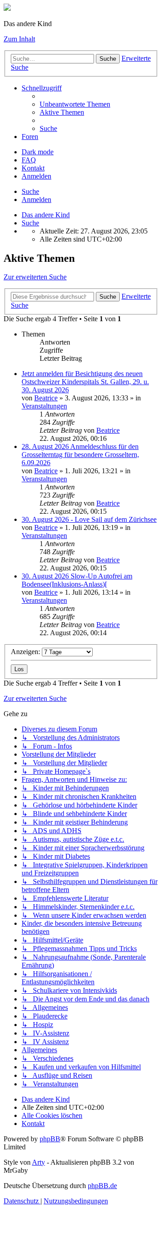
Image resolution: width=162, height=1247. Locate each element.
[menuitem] (75, 104)
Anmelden (36, 199)
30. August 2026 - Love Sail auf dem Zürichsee (89, 519)
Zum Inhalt (19, 39)
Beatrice (46, 398)
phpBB (50, 1139)
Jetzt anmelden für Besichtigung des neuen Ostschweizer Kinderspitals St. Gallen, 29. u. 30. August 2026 (85, 382)
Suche (107, 58)
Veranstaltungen (44, 406)
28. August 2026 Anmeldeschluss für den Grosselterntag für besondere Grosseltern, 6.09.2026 (80, 455)
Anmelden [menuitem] (36, 176)
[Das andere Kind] (7, 8)
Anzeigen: (26, 651)
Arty (38, 1162)
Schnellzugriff (42, 88)
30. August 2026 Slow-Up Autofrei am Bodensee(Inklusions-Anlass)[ (77, 580)
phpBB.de (102, 1185)
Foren (30, 136)
